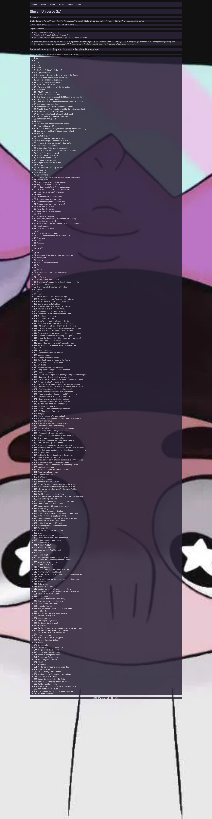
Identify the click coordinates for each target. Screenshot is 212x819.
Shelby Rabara (35, 21)
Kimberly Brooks (90, 21)
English (57, 49)
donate (70, 5)
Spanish (67, 49)
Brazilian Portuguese (86, 49)
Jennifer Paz (61, 21)
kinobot (34, 5)
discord (52, 5)
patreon (61, 5)
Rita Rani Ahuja (121, 21)
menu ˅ (79, 5)
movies (43, 5)
